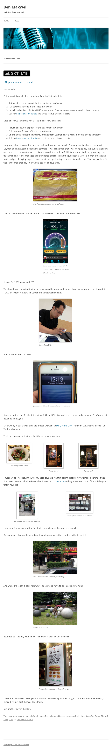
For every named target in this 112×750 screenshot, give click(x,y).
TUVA (11, 719)
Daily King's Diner (82, 716)
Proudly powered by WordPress (16, 744)
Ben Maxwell (16, 7)
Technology (50, 716)
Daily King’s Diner (64, 425)
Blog (17, 21)
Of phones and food (18, 82)
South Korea (38, 716)
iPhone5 (104, 716)
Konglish (28, 716)
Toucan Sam (60, 481)
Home (6, 21)
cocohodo (70, 716)
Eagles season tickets (26, 113)
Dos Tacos (95, 716)
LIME (6, 719)
